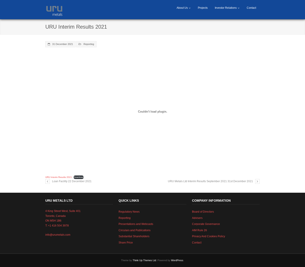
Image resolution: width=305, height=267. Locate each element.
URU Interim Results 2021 (58, 177)
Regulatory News (129, 211)
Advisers (197, 218)
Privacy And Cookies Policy (208, 236)
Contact (251, 7)
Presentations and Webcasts (136, 224)
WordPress (177, 260)
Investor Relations (226, 7)
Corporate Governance (206, 224)
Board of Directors (203, 211)
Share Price (126, 242)
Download (78, 177)
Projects (203, 7)
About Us (182, 7)
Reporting (89, 44)
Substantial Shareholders (134, 236)
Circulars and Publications (134, 230)
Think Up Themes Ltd (144, 260)
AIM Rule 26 (199, 230)
